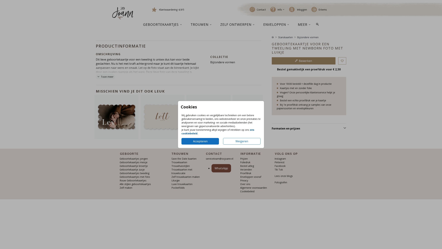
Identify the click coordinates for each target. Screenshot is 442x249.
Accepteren (200, 141)
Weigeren (242, 141)
